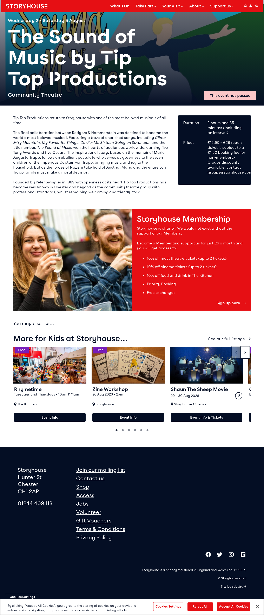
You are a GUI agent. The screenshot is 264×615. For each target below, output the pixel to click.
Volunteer (88, 512)
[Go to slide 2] (123, 430)
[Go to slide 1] (116, 430)
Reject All (200, 606)
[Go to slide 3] (129, 430)
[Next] (245, 352)
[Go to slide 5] (141, 430)
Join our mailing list (100, 470)
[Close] (257, 606)
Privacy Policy (94, 537)
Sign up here (228, 303)
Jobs (82, 503)
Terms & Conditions (100, 529)
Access (85, 495)
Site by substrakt (233, 586)
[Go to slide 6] (147, 430)
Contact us (90, 478)
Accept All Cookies (233, 606)
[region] (132, 607)
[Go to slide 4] (135, 430)
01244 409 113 (35, 503)
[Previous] (236, 352)
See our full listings (227, 338)
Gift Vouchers (93, 520)
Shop (82, 487)
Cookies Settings (22, 597)
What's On (120, 6)
